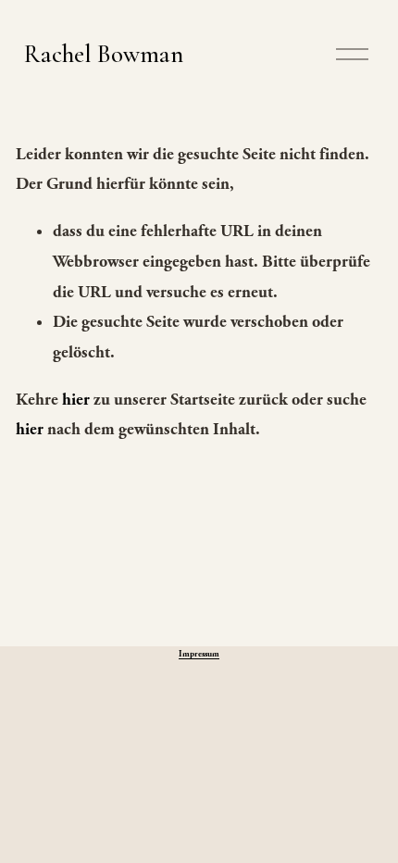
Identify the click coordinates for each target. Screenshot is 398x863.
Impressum (199, 653)
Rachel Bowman (103, 54)
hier (76, 399)
